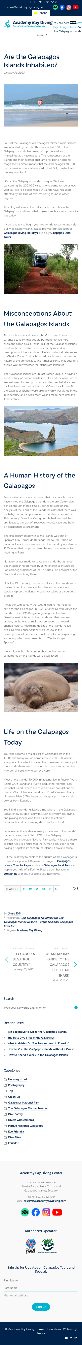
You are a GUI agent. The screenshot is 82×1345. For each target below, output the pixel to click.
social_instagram (75, 1337)
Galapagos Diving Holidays (21, 233)
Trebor (41, 1333)
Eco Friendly (16, 1131)
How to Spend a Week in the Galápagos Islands (38, 1055)
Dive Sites (14, 1137)
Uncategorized (17, 1079)
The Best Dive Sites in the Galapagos (31, 1037)
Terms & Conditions (48, 1329)
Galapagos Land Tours (58, 865)
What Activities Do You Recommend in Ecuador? (39, 1043)
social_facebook (71, 1337)
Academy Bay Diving (29, 930)
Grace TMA (14, 913)
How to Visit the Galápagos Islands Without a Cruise (41, 1049)
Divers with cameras (21, 1120)
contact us (10, 873)
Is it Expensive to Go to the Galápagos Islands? (37, 1032)
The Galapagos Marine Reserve (33, 920)
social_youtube (66, 1337)
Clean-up (14, 1097)
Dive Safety (15, 1114)
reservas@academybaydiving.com (25, 7)
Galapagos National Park (42, 917)
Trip (23, 917)
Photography (16, 1085)
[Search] (76, 1007)
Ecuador (9, 926)
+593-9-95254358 (47, 2)
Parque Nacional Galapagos (55, 922)
